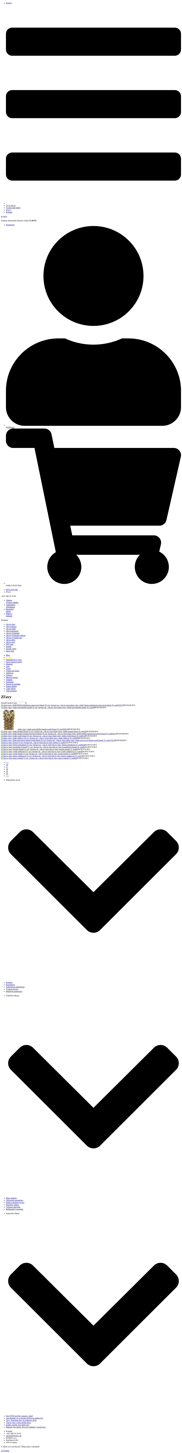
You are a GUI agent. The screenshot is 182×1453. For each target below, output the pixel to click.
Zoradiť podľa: (7, 703)
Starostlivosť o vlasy (14, 660)
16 (7, 765)
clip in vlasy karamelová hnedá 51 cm (67, 747)
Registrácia (10, 225)
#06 (74, 754)
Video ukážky (11, 686)
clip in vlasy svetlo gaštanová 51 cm (65, 751)
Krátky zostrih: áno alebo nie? (17, 1425)
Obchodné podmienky (14, 1200)
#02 (75, 758)
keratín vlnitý (11, 649)
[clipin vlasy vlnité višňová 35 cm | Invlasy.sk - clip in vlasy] (25, 738)
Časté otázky (11, 689)
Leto (8, 666)
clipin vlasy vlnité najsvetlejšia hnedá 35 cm (74, 707)
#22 (84, 731)
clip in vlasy (10, 624)
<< (7, 762)
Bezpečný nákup (10, 610)
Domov (9, 3)
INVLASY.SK (12, 590)
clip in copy (10, 642)
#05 (83, 747)
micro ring (10, 651)
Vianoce (9, 675)
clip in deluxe (11, 626)
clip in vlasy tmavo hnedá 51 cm (61, 758)
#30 (80, 751)
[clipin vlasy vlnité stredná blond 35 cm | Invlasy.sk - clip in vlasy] (27, 731)
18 (7, 769)
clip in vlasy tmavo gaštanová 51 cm (66, 756)
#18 (92, 707)
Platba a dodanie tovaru (15, 1203)
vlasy (4, 216)
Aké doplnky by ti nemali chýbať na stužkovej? (24, 1418)
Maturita (9, 664)
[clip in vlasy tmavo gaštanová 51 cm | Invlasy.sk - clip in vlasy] (26, 756)
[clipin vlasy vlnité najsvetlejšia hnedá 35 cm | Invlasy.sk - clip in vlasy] (29, 707)
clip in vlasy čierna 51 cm (53, 743)
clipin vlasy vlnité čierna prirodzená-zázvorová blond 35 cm (93, 705)
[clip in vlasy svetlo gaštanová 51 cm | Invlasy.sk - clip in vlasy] (26, 751)
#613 (83, 736)
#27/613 (111, 740)
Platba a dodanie (9, 615)
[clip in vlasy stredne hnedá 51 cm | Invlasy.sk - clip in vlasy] (25, 749)
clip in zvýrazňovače (14, 638)
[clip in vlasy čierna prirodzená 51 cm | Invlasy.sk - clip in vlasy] (26, 745)
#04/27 (114, 734)
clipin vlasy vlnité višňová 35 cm (61, 738)
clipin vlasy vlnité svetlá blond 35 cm (66, 736)
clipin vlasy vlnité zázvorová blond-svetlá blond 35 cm (87, 740)
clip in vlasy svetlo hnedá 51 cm (60, 754)
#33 (81, 756)
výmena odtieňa (12, 601)
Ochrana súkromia (13, 1207)
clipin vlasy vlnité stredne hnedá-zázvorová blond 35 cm (89, 734)
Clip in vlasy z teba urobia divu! (18, 1423)
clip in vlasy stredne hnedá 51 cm (62, 749)
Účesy (8, 669)
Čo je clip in (10, 205)
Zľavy (8, 210)
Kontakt (9, 212)
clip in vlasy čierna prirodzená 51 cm (66, 745)
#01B (83, 745)
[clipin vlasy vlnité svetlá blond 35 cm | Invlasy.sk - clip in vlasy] (26, 736)
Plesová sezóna (12, 677)
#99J (76, 738)
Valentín (9, 680)
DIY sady (9, 644)
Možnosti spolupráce (14, 991)
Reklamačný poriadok (14, 1209)
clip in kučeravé (12, 631)
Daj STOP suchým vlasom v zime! (19, 1416)
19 (7, 771)
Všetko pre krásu (12, 671)
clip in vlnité (11, 629)
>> (7, 776)
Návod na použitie (13, 684)
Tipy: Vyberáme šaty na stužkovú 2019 (21, 1420)
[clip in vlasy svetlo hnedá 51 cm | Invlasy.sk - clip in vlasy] (24, 754)
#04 (76, 749)
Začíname (10, 682)
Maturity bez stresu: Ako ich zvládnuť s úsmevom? (26, 1427)
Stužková (9, 673)
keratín (8, 647)
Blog (8, 655)
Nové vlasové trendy (14, 662)
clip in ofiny (10, 640)
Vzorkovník (13, 208)
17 (7, 767)
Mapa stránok (11, 1198)
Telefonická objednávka (10, 606)
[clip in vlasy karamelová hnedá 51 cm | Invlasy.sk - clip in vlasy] (27, 747)
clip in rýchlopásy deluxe (16, 635)
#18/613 (65, 729)
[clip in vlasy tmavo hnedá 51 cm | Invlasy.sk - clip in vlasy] (24, 758)
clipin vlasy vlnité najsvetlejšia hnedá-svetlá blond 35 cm (39, 729)
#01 (64, 743)
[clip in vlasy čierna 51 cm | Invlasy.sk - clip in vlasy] (22, 743)
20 (7, 773)
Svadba (9, 657)
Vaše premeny (11, 691)
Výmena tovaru (12, 989)
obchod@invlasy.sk (13, 1436)
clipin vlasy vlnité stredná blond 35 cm (68, 731)
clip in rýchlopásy (13, 633)
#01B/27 (120, 705)
